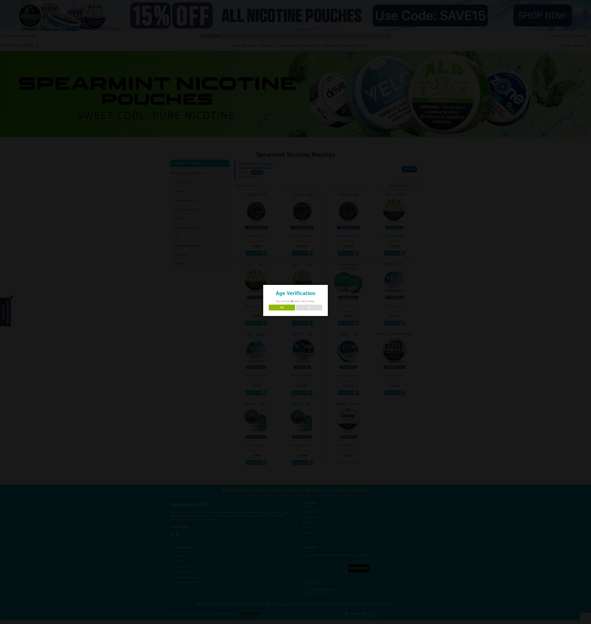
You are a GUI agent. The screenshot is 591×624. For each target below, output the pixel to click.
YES (282, 307)
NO (309, 307)
